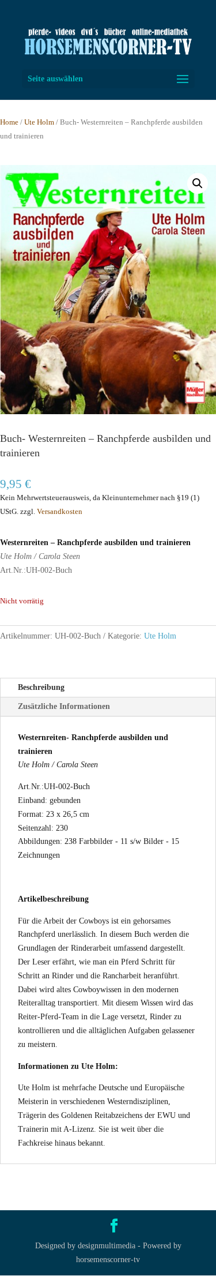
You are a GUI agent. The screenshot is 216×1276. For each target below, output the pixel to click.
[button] (197, 183)
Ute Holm (39, 122)
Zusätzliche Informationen (64, 706)
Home (9, 122)
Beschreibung (41, 687)
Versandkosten (59, 512)
